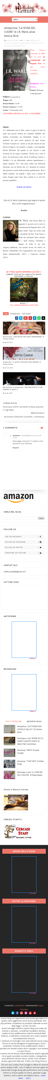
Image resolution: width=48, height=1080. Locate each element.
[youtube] (30, 1012)
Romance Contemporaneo (14, 46)
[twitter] (12, 1012)
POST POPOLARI (14, 721)
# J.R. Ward (26, 313)
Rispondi (16, 448)
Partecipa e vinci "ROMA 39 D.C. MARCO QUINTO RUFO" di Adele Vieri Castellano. (30, 741)
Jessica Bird (13, 43)
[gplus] (21, 1012)
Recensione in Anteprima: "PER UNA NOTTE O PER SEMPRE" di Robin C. (23, 388)
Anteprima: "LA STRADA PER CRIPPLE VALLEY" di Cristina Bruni (29, 729)
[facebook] (17, 1012)
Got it (28, 1078)
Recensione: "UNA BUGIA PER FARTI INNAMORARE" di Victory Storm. (23, 338)
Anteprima (33, 40)
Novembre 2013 (37, 43)
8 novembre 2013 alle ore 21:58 (27, 436)
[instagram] (26, 1012)
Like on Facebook (13, 536)
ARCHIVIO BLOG (34, 721)
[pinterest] (34, 1012)
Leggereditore (24, 43)
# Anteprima (15, 313)
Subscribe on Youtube (15, 553)
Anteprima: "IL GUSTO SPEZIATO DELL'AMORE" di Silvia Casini (22, 363)
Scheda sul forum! (24, 186)
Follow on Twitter (14, 547)
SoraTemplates (19, 1005)
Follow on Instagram (15, 542)
